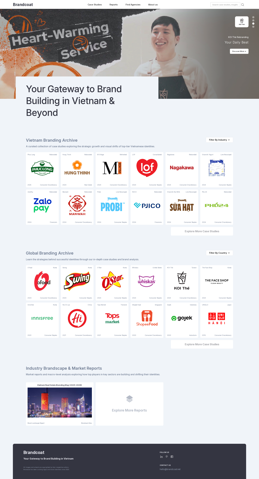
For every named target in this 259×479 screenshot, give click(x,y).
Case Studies (95, 4)
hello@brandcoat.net (170, 469)
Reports (114, 4)
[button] (253, 17)
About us (153, 4)
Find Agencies (133, 4)
